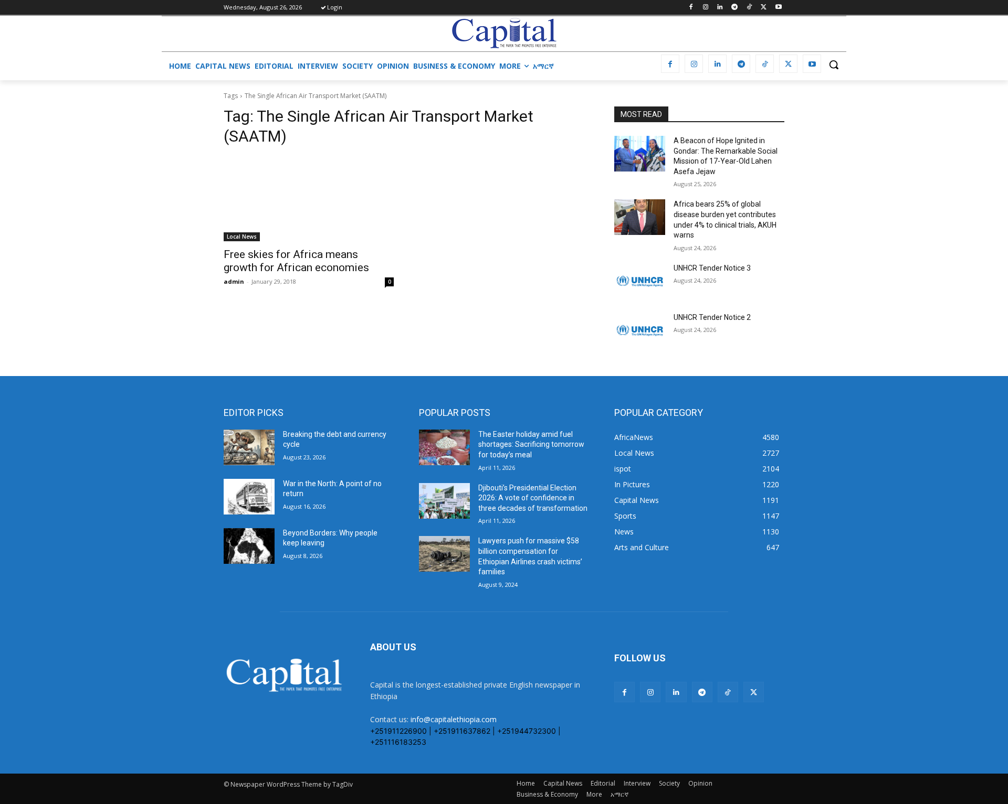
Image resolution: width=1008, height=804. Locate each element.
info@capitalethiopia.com (454, 719)
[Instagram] (705, 8)
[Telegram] (735, 8)
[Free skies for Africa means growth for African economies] (309, 198)
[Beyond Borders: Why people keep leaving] (249, 546)
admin (234, 281)
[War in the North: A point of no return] (249, 496)
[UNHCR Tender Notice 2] (639, 330)
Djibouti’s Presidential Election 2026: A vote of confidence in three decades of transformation (532, 498)
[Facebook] (691, 8)
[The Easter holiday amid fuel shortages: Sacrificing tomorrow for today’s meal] (444, 447)
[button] (833, 64)
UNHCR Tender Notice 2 (712, 317)
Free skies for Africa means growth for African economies (296, 261)
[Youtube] (778, 8)
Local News (242, 236)
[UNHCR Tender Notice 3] (639, 281)
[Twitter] (764, 8)
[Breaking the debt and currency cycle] (249, 447)
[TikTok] (749, 8)
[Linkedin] (720, 8)
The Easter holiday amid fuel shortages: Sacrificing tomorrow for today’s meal (531, 444)
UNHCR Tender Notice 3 (712, 268)
